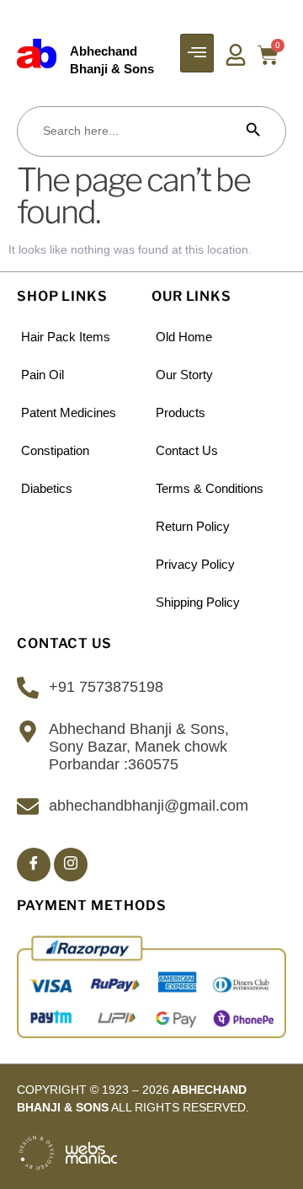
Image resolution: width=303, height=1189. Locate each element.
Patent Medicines (68, 412)
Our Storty (184, 374)
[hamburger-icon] (197, 53)
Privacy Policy (195, 564)
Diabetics (46, 488)
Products (180, 412)
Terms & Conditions (209, 488)
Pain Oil (42, 374)
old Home (184, 336)
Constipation (55, 450)
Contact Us (187, 450)
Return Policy (193, 526)
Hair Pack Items (65, 336)
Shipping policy (198, 602)
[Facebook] (33, 864)
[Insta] (71, 864)
